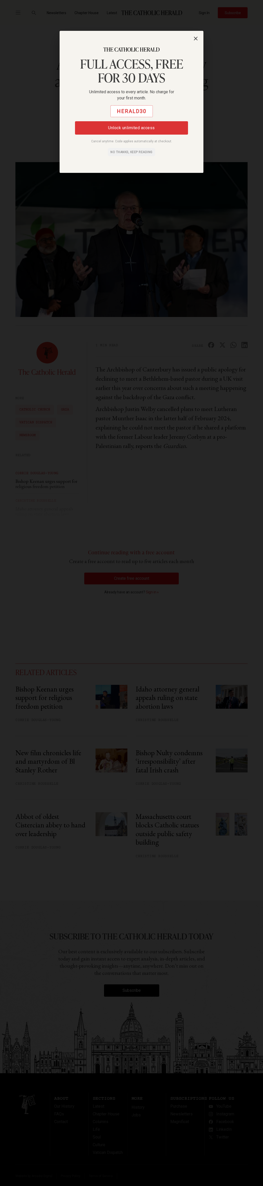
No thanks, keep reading (131, 152)
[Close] (196, 38)
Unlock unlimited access (131, 127)
